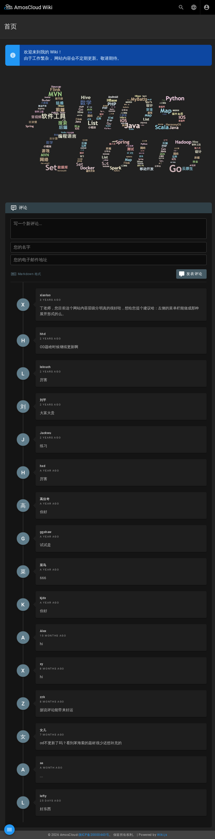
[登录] (206, 7)
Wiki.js (162, 835)
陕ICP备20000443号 (94, 835)
